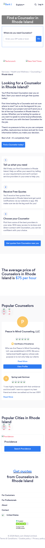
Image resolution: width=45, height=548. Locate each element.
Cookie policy (25, 538)
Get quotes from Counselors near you (22, 243)
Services (5, 71)
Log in (40, 4)
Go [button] (38, 38)
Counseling (35, 71)
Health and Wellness (20, 71)
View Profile (22, 366)
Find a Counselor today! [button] (13, 144)
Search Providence (22, 448)
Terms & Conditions (8, 538)
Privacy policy (39, 538)
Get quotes (22, 471)
